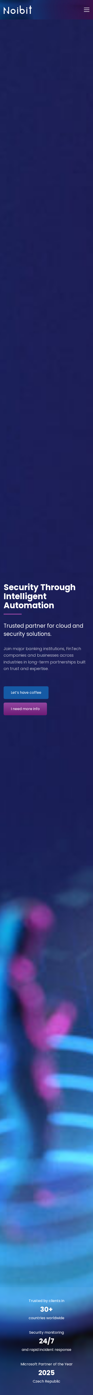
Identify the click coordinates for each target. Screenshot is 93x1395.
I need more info (25, 708)
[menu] (86, 10)
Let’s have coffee (26, 692)
